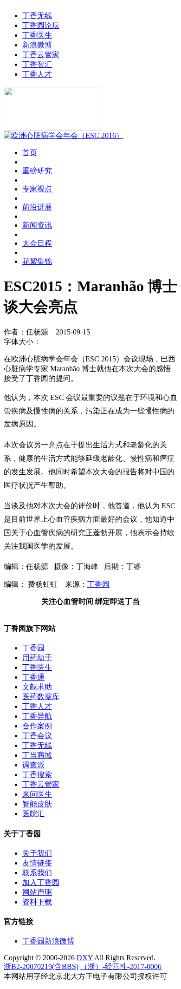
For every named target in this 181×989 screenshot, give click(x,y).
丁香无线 (37, 16)
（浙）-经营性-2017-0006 (121, 966)
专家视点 (37, 189)
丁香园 (98, 584)
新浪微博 (37, 45)
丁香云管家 (40, 55)
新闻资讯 (37, 225)
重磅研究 (37, 171)
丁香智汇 (37, 64)
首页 (29, 153)
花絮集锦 (37, 261)
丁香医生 (37, 35)
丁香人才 (37, 74)
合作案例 (37, 726)
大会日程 (37, 243)
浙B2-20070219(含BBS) (41, 966)
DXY (85, 958)
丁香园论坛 (40, 25)
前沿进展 (37, 207)
